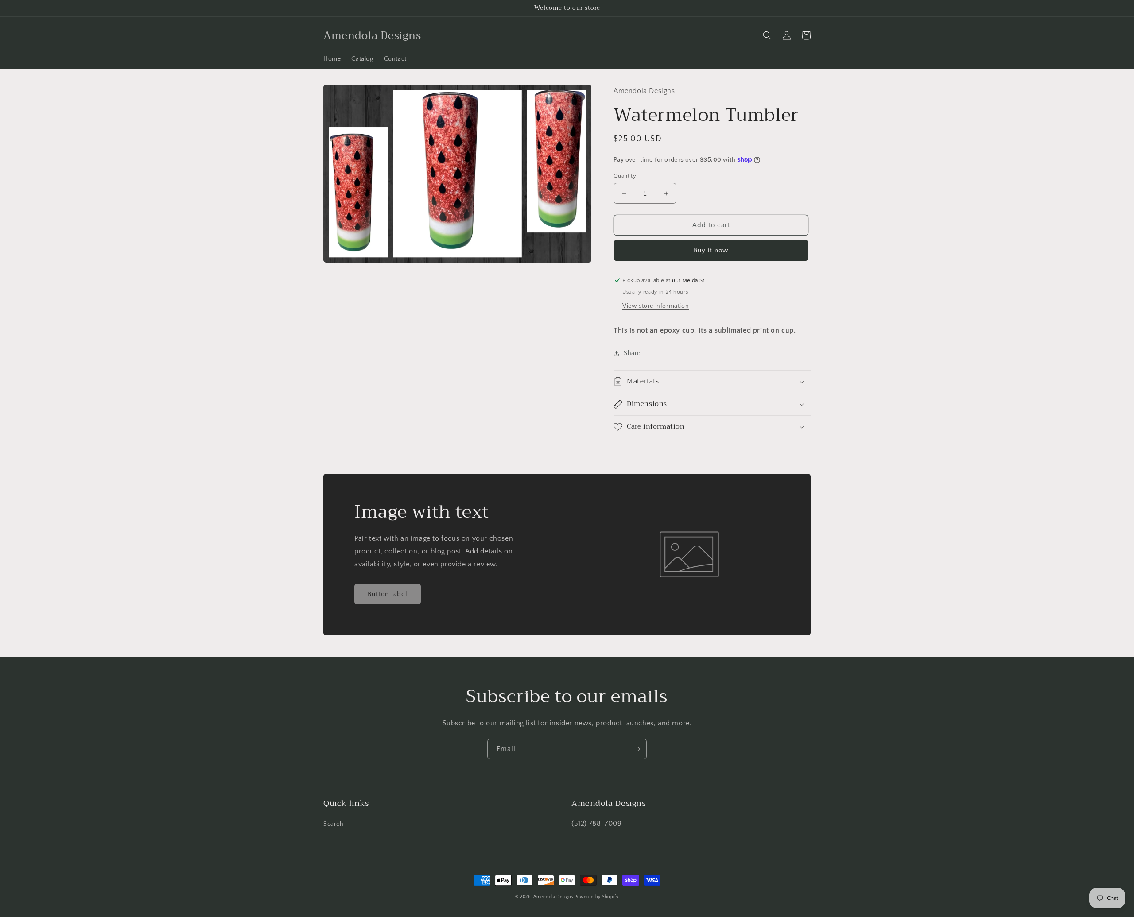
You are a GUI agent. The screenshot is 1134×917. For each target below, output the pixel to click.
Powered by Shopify (597, 896)
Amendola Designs (553, 896)
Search (333, 824)
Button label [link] (388, 594)
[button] (767, 35)
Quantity (625, 176)
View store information (655, 306)
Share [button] (632, 353)
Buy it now (711, 250)
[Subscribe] (636, 749)
